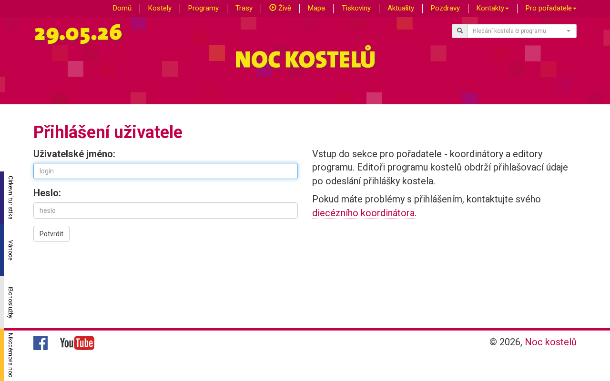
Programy (203, 8)
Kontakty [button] (490, 8)
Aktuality (400, 8)
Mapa (316, 8)
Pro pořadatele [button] (549, 8)
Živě (283, 8)
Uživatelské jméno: (74, 154)
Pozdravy (445, 8)
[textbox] (519, 31)
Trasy (244, 8)
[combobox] (522, 31)
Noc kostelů (551, 342)
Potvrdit (51, 234)
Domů (122, 8)
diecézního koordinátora (363, 213)
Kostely (160, 8)
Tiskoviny (356, 8)
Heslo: (47, 193)
